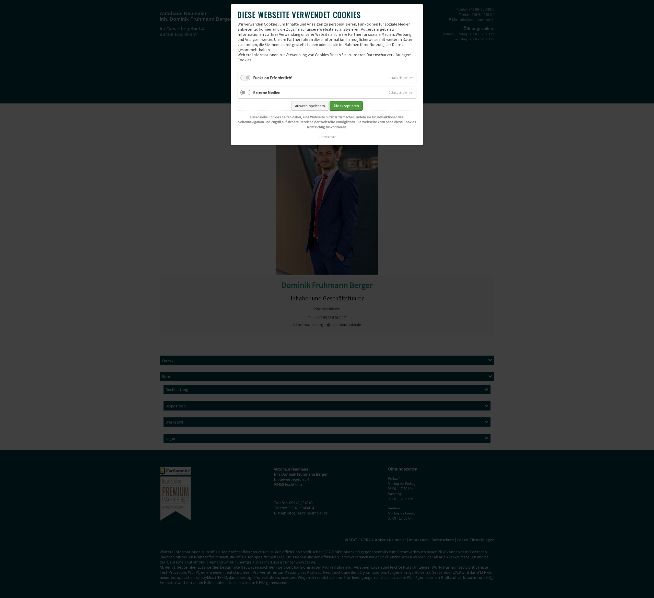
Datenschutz (327, 137)
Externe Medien (266, 92)
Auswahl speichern (310, 105)
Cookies (244, 59)
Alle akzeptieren (346, 105)
